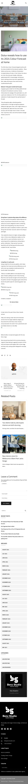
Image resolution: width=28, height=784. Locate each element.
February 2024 (6, 570)
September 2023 (6, 590)
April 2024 (5, 562)
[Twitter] (2, 355)
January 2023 (6, 623)
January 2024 (6, 574)
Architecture (5, 50)
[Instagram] (11, 729)
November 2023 (6, 582)
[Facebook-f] (2, 729)
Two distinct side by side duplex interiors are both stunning (13, 424)
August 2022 (5, 643)
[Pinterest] (7, 355)
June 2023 (4, 603)
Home (11, 19)
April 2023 (5, 611)
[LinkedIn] (10, 355)
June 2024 (4, 558)
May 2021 (4, 647)
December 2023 (6, 578)
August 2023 (5, 594)
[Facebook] (5, 355)
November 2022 (6, 631)
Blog (16, 19)
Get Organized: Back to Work (7, 526)
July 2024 (4, 554)
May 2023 (4, 607)
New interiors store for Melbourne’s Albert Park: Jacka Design (12, 458)
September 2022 (6, 639)
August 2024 (5, 550)
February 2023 (6, 619)
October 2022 (6, 635)
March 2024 (5, 566)
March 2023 (5, 615)
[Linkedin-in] (8, 729)
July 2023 (4, 599)
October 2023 (6, 586)
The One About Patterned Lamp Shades (10, 534)
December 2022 (6, 627)
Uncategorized (6, 667)
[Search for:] (14, 511)
